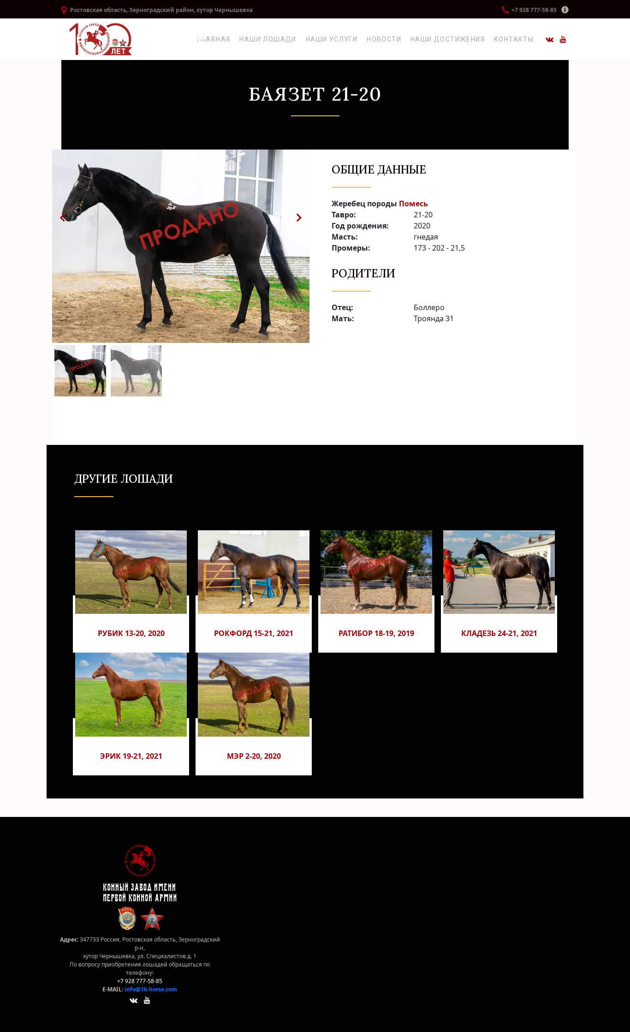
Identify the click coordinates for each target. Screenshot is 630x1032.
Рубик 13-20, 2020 (131, 633)
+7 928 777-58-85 (534, 10)
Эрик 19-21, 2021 (131, 756)
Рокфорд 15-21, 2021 (253, 633)
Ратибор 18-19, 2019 (376, 633)
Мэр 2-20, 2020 (254, 756)
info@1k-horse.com (151, 989)
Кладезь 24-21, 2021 (499, 633)
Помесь (413, 203)
